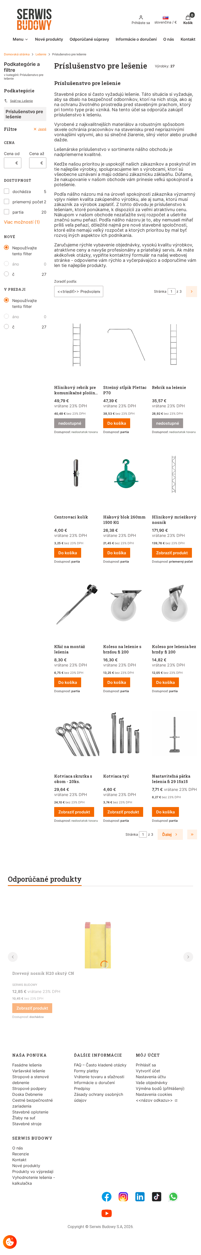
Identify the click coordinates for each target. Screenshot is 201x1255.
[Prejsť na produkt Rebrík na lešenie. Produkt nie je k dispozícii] (174, 345)
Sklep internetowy (95, 1247)
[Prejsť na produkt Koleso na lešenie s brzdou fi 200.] (125, 604)
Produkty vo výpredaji (32, 1171)
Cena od (12, 153)
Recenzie (20, 1153)
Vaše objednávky (151, 1082)
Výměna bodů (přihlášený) (160, 1088)
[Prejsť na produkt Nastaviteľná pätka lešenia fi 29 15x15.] (174, 734)
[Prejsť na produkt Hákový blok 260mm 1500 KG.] (125, 475)
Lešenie (41, 54)
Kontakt (19, 1159)
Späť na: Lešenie (21, 101)
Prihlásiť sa (146, 1064)
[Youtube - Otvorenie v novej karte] (106, 1213)
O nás (17, 1148)
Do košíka (116, 423)
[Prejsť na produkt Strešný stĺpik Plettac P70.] (125, 345)
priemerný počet (28, 201)
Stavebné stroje (26, 1123)
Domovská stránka (17, 54)
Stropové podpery (29, 1088)
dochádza (22, 191)
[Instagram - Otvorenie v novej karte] (123, 1197)
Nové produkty (26, 1165)
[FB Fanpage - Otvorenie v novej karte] (106, 1197)
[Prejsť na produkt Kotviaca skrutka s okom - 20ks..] (76, 734)
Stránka (160, 291)
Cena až (36, 153)
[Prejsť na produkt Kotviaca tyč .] (125, 734)
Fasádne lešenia (27, 1064)
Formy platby (86, 1070)
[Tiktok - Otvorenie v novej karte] (157, 1197)
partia (18, 212)
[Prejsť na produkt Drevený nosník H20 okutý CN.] (98, 931)
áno (15, 264)
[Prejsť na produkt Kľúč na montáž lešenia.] (76, 604)
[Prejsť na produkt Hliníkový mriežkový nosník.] (174, 475)
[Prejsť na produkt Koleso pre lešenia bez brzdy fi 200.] (174, 604)
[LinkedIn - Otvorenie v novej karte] (140, 1197)
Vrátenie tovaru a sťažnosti (99, 1076)
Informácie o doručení (94, 1082)
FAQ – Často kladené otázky (100, 1064)
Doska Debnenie (27, 1094)
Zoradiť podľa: (65, 281)
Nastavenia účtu (151, 1076)
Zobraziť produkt (172, 552)
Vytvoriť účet (148, 1070)
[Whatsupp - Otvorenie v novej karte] (173, 1197)
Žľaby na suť (23, 1117)
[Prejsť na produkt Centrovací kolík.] (76, 475)
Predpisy (82, 1088)
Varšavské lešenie (28, 1070)
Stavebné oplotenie (30, 1112)
